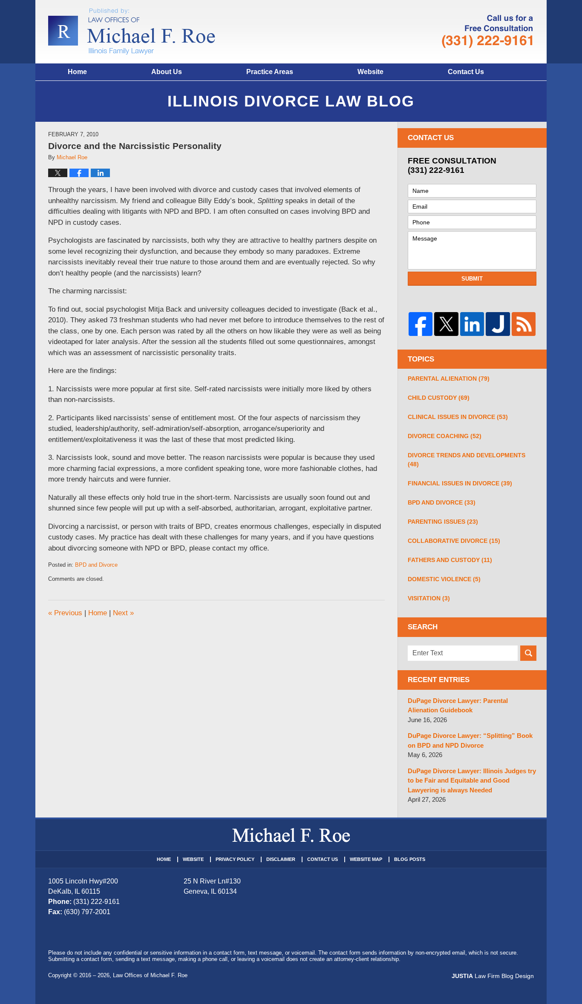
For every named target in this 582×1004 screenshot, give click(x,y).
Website (370, 71)
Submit (472, 278)
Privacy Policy (235, 859)
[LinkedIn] (472, 324)
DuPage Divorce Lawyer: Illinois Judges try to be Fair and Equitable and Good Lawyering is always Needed (472, 780)
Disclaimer (280, 859)
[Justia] (497, 324)
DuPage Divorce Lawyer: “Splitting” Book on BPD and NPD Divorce (470, 740)
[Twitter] (446, 324)
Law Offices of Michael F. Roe (150, 975)
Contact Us (466, 71)
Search (528, 653)
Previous (65, 613)
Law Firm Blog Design (493, 975)
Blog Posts (409, 859)
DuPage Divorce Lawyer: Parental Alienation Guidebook (458, 705)
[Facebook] (420, 324)
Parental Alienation (449, 378)
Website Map (366, 859)
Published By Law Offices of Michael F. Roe (487, 31)
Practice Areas (269, 71)
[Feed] (523, 324)
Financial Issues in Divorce (460, 483)
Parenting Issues (443, 521)
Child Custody (439, 397)
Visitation (429, 598)
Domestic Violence (444, 579)
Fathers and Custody (450, 560)
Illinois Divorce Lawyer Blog (131, 32)
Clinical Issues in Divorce (458, 416)
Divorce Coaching (444, 436)
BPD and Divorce (96, 565)
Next (123, 613)
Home (77, 71)
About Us (166, 71)
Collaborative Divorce (454, 540)
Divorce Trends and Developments (466, 460)
